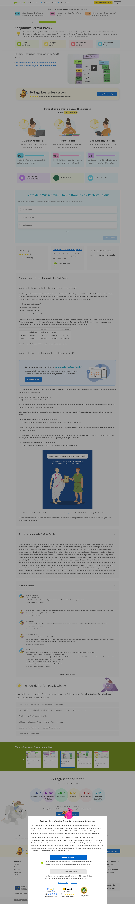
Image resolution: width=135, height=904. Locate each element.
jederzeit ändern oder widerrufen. (47, 848)
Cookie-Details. (95, 833)
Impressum (74, 883)
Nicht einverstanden (68, 872)
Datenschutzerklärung (77, 833)
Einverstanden (68, 857)
